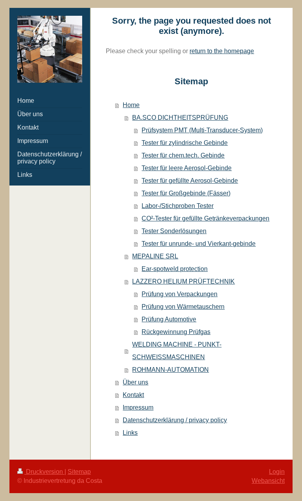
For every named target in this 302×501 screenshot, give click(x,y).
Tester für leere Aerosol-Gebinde (187, 168)
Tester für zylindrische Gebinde (185, 142)
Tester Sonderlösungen (174, 231)
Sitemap (79, 471)
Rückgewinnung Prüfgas (176, 331)
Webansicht (268, 480)
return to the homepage (222, 51)
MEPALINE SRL (155, 256)
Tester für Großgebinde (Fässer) (186, 193)
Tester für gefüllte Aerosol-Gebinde (190, 180)
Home (131, 105)
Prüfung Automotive (169, 319)
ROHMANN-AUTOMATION (170, 369)
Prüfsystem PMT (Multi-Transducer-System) (202, 130)
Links (130, 432)
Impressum (138, 407)
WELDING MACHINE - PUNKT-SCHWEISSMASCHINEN (176, 350)
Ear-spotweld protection (175, 268)
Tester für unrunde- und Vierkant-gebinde (199, 243)
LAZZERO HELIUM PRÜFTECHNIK (183, 281)
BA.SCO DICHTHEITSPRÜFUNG (180, 117)
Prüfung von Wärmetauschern (183, 306)
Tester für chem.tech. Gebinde (183, 155)
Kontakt (133, 395)
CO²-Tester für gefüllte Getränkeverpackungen (205, 218)
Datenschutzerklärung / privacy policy (175, 420)
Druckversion (44, 471)
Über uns (135, 382)
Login (277, 471)
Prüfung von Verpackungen (179, 294)
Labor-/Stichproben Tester (178, 205)
